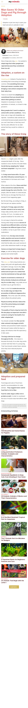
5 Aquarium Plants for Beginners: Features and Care (13, 560)
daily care (7, 262)
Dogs (2, 429)
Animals (3, 6)
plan (16, 61)
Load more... (14, 587)
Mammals (3, 536)
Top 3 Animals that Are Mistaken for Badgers (13, 539)
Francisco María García (13, 52)
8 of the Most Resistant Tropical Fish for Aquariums (13, 518)
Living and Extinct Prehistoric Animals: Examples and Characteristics (12, 454)
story (7, 159)
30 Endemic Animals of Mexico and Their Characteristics (14, 497)
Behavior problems (6, 473)
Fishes (2, 515)
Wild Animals (4, 494)
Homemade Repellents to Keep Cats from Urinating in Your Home (13, 476)
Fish (2, 557)
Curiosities (4, 450)
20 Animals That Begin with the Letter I (12, 581)
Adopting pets (5, 79)
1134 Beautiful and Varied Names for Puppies (13, 432)
